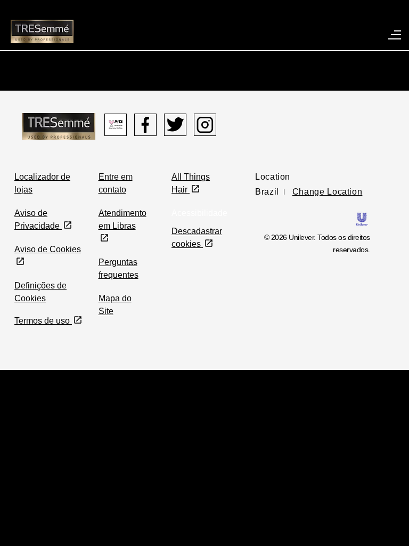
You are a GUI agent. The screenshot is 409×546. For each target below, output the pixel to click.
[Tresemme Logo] (58, 125)
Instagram (205, 125)
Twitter (175, 125)
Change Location (327, 191)
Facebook (145, 125)
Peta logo (115, 125)
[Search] (370, 17)
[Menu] (395, 34)
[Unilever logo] (362, 218)
